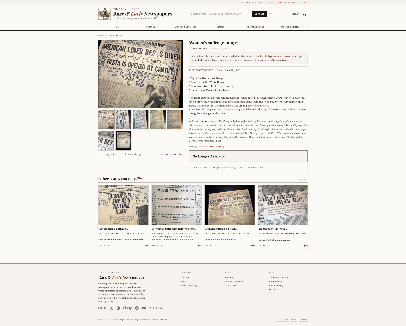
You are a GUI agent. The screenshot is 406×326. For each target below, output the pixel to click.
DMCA (272, 289)
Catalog (220, 26)
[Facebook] (137, 308)
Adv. (271, 14)
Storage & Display (290, 26)
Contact (185, 277)
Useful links (230, 285)
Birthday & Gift (185, 26)
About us (229, 277)
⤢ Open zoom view (172, 154)
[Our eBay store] (127, 308)
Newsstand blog (189, 285)
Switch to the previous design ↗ (292, 2)
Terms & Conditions (279, 277)
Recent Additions (255, 26)
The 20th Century (213, 146)
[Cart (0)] (304, 14)
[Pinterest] (118, 308)
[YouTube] (144, 308)
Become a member (234, 281)
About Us (150, 26)
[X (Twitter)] (111, 308)
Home (116, 26)
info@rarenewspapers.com (280, 56)
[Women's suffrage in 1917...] (106, 119)
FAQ (183, 281)
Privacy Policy (276, 285)
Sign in (295, 14)
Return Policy (275, 281)
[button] (140, 74)
